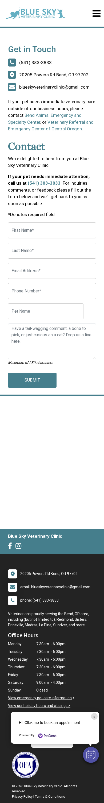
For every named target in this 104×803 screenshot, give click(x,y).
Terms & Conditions (50, 796)
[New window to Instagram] (19, 547)
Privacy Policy (22, 796)
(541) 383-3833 (44, 183)
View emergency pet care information (40, 698)
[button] (91, 755)
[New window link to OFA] (26, 765)
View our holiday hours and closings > (39, 705)
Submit (32, 380)
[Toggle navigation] (96, 13)
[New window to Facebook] (11, 547)
